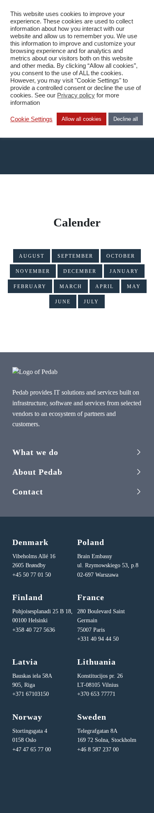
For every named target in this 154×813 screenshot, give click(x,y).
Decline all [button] (125, 119)
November (33, 271)
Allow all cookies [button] (81, 119)
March (71, 286)
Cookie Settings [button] (31, 119)
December (80, 271)
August (31, 256)
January (124, 271)
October (120, 256)
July (91, 302)
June (63, 302)
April (104, 286)
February (30, 286)
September (75, 256)
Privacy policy (76, 95)
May (134, 286)
